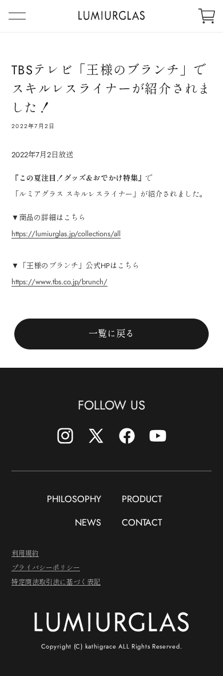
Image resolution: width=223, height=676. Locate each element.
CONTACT (142, 522)
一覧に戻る (111, 333)
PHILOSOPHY (74, 499)
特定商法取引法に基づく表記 (56, 581)
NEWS (88, 522)
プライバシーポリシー (45, 567)
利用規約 (25, 553)
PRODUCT (142, 499)
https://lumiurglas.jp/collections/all (66, 233)
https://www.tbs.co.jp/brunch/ (59, 281)
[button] (17, 16)
